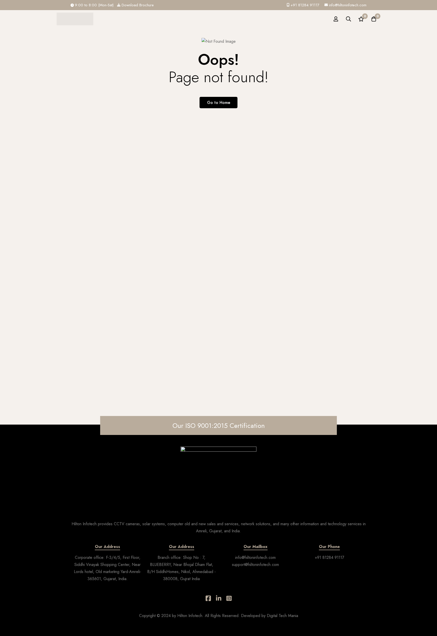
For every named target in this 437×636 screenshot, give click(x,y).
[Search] (348, 19)
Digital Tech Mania (282, 616)
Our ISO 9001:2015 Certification (218, 425)
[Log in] (336, 19)
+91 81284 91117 (329, 557)
